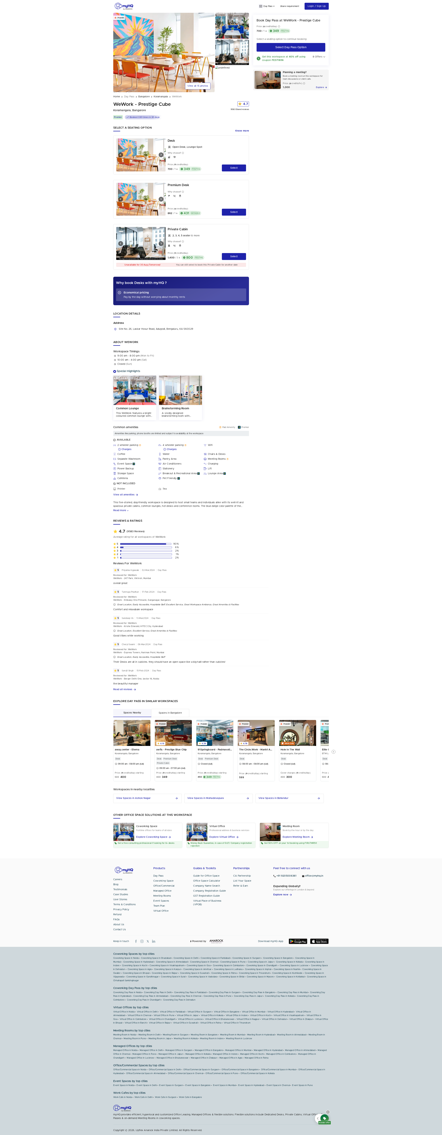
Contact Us (119, 929)
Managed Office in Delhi (151, 1050)
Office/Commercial (164, 886)
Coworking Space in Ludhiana (228, 969)
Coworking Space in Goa (198, 965)
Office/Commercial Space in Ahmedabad (145, 1073)
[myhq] (124, 6)
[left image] (120, 154)
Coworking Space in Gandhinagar (142, 977)
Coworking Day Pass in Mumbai (292, 992)
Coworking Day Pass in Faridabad (190, 992)
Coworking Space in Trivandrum (254, 973)
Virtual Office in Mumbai (253, 1012)
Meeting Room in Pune (135, 1038)
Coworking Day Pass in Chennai (185, 996)
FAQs (116, 919)
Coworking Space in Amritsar (197, 969)
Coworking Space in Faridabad (215, 958)
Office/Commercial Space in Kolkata (258, 1073)
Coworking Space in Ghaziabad (156, 958)
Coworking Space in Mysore (260, 977)
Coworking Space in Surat (173, 977)
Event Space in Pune (302, 1085)
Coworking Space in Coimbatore (228, 965)
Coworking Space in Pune (232, 962)
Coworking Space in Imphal (258, 969)
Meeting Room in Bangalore (204, 1035)
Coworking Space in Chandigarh (261, 965)
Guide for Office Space (206, 876)
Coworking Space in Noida (126, 958)
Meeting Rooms (162, 896)
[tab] (132, 713)
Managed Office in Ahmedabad (300, 1050)
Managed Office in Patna (256, 1058)
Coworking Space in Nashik (287, 969)
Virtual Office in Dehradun (274, 1019)
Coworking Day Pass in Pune (218, 996)
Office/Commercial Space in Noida (129, 1070)
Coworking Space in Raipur (165, 973)
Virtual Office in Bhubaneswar (219, 1019)
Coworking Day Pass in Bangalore (258, 992)
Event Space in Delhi (147, 1085)
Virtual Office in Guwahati (185, 1023)
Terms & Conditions (124, 904)
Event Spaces (161, 901)
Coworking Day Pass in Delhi (158, 992)
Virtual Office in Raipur (160, 1023)
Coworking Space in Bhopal (136, 973)
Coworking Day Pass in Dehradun (179, 1000)
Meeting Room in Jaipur (160, 1038)
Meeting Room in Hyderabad (261, 1035)
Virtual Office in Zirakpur (301, 1019)
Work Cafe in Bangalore (190, 1097)
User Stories (120, 899)
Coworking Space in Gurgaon (246, 958)
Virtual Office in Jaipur (187, 1015)
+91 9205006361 (286, 876)
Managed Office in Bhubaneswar (172, 1058)
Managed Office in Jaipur (170, 1054)
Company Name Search (206, 886)
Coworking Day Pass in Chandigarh (144, 1000)
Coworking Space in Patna (224, 973)
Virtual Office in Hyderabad (280, 1012)
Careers (117, 879)
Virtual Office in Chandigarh (162, 1019)
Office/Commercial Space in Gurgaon (201, 1070)
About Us (118, 924)
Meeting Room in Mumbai (232, 1035)
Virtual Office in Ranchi (136, 1023)
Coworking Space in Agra (140, 969)
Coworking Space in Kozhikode (287, 973)
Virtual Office (161, 911)
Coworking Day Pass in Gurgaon (224, 992)
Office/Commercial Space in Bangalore (240, 1070)
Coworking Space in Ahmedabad (172, 962)
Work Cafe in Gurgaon (165, 1097)
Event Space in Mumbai (224, 1085)
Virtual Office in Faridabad (172, 1012)
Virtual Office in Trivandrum (237, 1023)
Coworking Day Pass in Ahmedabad (150, 996)
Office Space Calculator (206, 881)
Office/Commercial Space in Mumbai (278, 1070)
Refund (117, 914)
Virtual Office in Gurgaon (200, 1012)
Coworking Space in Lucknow (294, 965)
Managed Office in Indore (225, 1054)
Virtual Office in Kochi (260, 1015)
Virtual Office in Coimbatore (133, 1019)
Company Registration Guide (209, 891)
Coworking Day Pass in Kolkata (280, 996)
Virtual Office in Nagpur (248, 1019)
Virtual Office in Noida (123, 1012)
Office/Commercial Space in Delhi (165, 1070)
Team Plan (159, 906)
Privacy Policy (121, 909)
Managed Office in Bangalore (209, 1050)
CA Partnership (242, 876)
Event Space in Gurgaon (171, 1085)
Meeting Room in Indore (212, 1038)
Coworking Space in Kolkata (289, 962)
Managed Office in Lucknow (140, 1058)
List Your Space (242, 881)
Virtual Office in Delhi (147, 1012)
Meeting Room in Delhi (149, 1035)
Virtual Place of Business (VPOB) (207, 903)
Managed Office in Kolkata (198, 1054)
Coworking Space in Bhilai (231, 977)
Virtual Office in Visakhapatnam (288, 1015)
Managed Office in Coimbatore (281, 1054)
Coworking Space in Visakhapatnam (167, 965)
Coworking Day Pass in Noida (127, 992)
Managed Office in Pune (144, 1054)
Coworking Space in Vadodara (202, 977)
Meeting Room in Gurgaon (175, 1035)
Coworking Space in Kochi (134, 965)
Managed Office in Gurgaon (178, 1050)
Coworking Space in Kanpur (167, 969)
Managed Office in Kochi (252, 1054)
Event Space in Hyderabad (251, 1085)
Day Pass (158, 876)
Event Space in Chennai (278, 1085)
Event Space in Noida (123, 1085)
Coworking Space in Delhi (186, 958)
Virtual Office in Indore (237, 1015)
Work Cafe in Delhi (143, 1097)
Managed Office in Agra (230, 1058)
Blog (115, 884)
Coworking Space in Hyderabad (138, 962)
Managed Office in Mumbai (238, 1050)
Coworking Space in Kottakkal (290, 977)
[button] (181, 495)
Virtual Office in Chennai (139, 1015)
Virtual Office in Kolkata (212, 1015)
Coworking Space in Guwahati (194, 973)
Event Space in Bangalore (197, 1085)
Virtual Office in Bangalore (226, 1012)
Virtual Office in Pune (164, 1015)
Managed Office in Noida (125, 1050)
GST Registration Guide (206, 896)
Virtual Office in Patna (210, 1023)
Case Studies (120, 894)
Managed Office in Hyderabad (268, 1050)
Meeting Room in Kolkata (186, 1038)
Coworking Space (163, 881)
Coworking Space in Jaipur (261, 962)
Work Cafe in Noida (122, 1097)
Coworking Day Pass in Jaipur (248, 996)
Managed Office (162, 891)
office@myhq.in (314, 876)
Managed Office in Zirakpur (204, 1058)
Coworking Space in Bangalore (278, 958)
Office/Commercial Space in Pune (221, 1073)
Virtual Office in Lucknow (190, 1019)
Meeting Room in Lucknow (239, 1038)
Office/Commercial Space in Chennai (185, 1073)
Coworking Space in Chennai (204, 962)
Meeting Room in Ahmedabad (291, 1035)
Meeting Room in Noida (124, 1035)
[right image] (161, 154)
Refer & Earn (240, 886)
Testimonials (120, 889)
